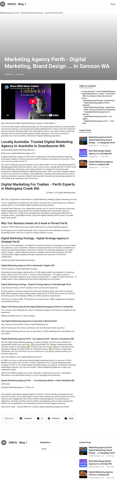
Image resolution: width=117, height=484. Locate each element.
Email (71, 418)
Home (113, 4)
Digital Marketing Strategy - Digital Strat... (100, 107)
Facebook (28, 418)
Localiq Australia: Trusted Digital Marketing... (99, 91)
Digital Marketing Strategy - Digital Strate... (99, 100)
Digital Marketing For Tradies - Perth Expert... (99, 94)
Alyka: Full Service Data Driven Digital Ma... (100, 110)
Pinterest (55, 418)
